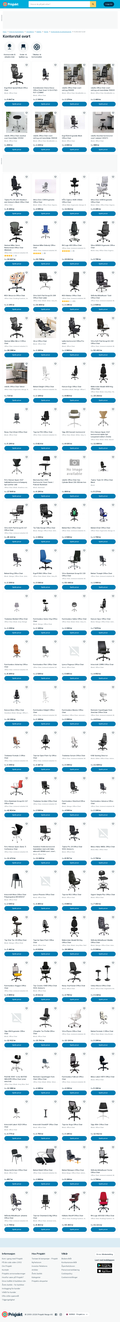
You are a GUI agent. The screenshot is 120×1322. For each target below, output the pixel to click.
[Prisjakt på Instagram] (60, 1314)
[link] (17, 84)
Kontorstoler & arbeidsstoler (61, 32)
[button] (26, 65)
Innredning (30, 32)
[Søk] (93, 4)
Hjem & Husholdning (16, 32)
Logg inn (108, 4)
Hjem (5, 32)
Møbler (38, 32)
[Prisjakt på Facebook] (56, 1314)
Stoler (46, 32)
